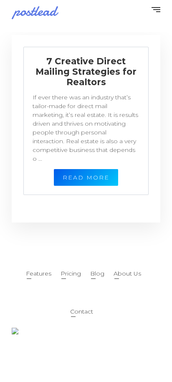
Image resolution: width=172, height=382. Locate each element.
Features (38, 273)
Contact (81, 311)
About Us (127, 273)
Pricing (71, 273)
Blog (97, 273)
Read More (86, 177)
